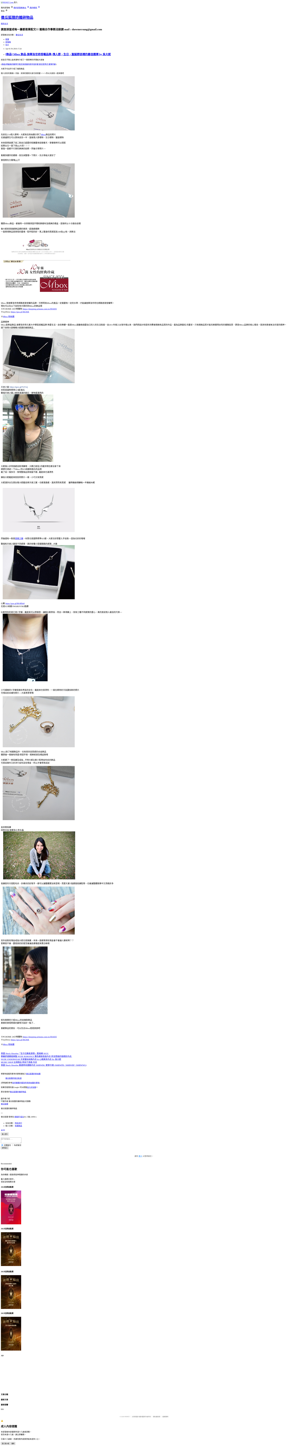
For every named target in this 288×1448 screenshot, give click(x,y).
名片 (7, 45)
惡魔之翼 (19, 538)
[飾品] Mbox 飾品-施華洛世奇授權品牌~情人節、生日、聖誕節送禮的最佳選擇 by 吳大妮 (58, 54)
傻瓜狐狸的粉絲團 (33, 1074)
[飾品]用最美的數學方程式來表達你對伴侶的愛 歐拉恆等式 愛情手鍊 (28, 64)
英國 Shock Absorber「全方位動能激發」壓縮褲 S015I (25, 1053)
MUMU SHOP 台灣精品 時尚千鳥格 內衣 (19, 1062)
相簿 (7, 39)
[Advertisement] (68, 1375)
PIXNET (127, 1416)
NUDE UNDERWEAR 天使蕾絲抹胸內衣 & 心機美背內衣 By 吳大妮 (31, 1059)
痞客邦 (17, 1117)
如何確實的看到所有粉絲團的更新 (25, 1083)
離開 (12, 1443)
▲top (3, 1130)
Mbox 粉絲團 (8, 316)
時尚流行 (18, 1123)
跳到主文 (4, 24)
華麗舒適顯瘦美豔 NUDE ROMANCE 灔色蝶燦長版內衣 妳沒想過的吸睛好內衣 (36, 1056)
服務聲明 (165, 1416)
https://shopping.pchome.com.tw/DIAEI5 (40, 309)
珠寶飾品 (18, 1126)
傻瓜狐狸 (4, 1104)
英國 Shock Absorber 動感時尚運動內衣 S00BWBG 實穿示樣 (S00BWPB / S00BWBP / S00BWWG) (44, 1065)
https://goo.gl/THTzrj (19, 387)
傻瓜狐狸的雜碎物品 (17, 17)
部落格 (8, 42)
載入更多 (5, 1134)
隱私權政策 (156, 1416)
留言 (22, 1117)
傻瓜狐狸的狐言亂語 (13, 1078)
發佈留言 (5, 1148)
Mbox (43, 134)
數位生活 (19, 35)
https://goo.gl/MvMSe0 (15, 603)
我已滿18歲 (5, 1443)
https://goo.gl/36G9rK (20, 312)
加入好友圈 (31, 1087)
